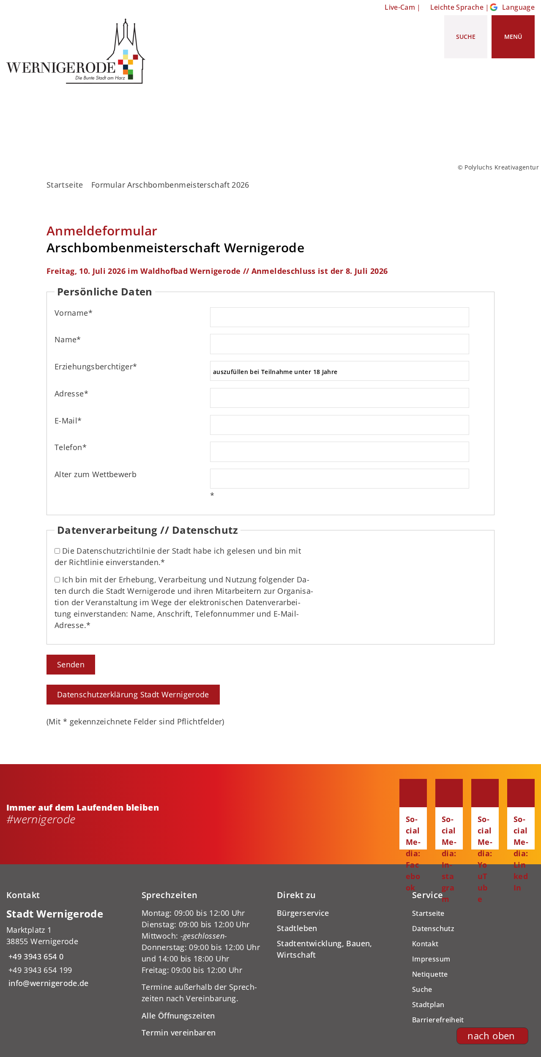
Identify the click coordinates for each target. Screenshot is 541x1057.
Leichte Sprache (457, 7)
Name (68, 339)
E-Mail (68, 420)
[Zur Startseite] (79, 51)
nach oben (491, 1036)
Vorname (74, 313)
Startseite (64, 185)
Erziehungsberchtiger (96, 366)
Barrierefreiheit (438, 1019)
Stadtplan (428, 1004)
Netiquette (430, 974)
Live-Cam (400, 7)
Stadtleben (297, 928)
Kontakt (425, 943)
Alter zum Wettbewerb (96, 474)
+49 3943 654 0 (34, 956)
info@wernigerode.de (47, 983)
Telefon (71, 447)
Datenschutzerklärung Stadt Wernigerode (133, 694)
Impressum (431, 959)
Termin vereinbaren (179, 1032)
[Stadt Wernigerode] (67, 948)
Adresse (71, 393)
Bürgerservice (303, 913)
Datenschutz (433, 928)
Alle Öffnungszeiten (178, 1016)
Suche (422, 989)
